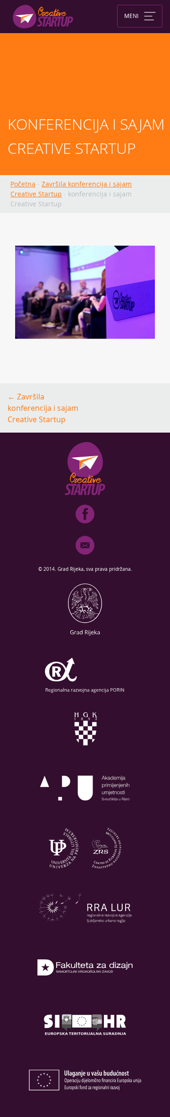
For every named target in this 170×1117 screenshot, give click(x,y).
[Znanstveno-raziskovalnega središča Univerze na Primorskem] (85, 874)
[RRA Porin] (85, 695)
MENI (131, 15)
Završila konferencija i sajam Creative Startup (43, 408)
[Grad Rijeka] (85, 635)
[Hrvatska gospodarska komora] (85, 754)
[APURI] (85, 814)
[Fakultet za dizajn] (85, 993)
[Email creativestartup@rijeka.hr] (85, 556)
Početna (22, 183)
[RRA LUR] (85, 933)
